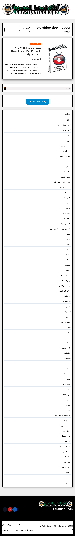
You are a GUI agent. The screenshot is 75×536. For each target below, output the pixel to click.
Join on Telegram (36, 101)
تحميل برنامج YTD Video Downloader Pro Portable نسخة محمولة (26, 51)
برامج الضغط (66, 280)
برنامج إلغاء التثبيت (64, 291)
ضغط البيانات (66, 384)
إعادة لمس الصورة (64, 156)
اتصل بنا (15, 530)
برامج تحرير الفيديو (65, 286)
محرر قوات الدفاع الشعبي (62, 415)
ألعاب (69, 135)
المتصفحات (67, 255)
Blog (69, 120)
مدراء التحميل (66, 436)
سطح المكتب (66, 358)
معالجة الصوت (66, 457)
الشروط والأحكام (7, 525)
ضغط (69, 379)
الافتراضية (67, 198)
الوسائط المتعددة (35, 43)
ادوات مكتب (67, 172)
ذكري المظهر (66, 348)
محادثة (68, 405)
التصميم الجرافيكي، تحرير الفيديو (60, 229)
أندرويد (68, 141)
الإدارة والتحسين (65, 187)
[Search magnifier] (5, 88)
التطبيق (68, 239)
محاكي (68, 410)
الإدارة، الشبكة (66, 192)
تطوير (69, 327)
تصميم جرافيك (66, 322)
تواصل (68, 332)
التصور (68, 234)
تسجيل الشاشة (66, 312)
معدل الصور (67, 462)
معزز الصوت (66, 467)
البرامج (68, 203)
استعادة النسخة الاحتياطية (62, 182)
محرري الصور (66, 426)
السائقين (68, 249)
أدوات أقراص (66, 130)
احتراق (68, 166)
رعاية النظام (66, 353)
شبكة (69, 363)
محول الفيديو (66, 431)
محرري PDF (66, 420)
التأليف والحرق (66, 213)
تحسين (68, 306)
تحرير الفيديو (66, 301)
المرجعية (68, 270)
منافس (68, 483)
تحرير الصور (67, 296)
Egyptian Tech (63, 508)
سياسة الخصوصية (27, 530)
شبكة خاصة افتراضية (64, 369)
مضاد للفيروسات (65, 452)
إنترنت (68, 161)
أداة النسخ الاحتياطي (64, 125)
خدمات (68, 343)
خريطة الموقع (6, 530)
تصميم (68, 317)
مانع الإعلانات (66, 394)
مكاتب (68, 472)
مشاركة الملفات (65, 446)
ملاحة (69, 477)
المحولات (68, 265)
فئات (69, 389)
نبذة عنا (19, 525)
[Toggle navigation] (71, 9)
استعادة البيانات (66, 177)
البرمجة (68, 208)
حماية (69, 337)
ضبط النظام (67, 374)
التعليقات (68, 244)
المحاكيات (67, 260)
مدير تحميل (67, 441)
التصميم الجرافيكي (64, 223)
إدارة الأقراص (66, 151)
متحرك (68, 400)
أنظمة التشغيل (66, 146)
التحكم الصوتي (66, 218)
